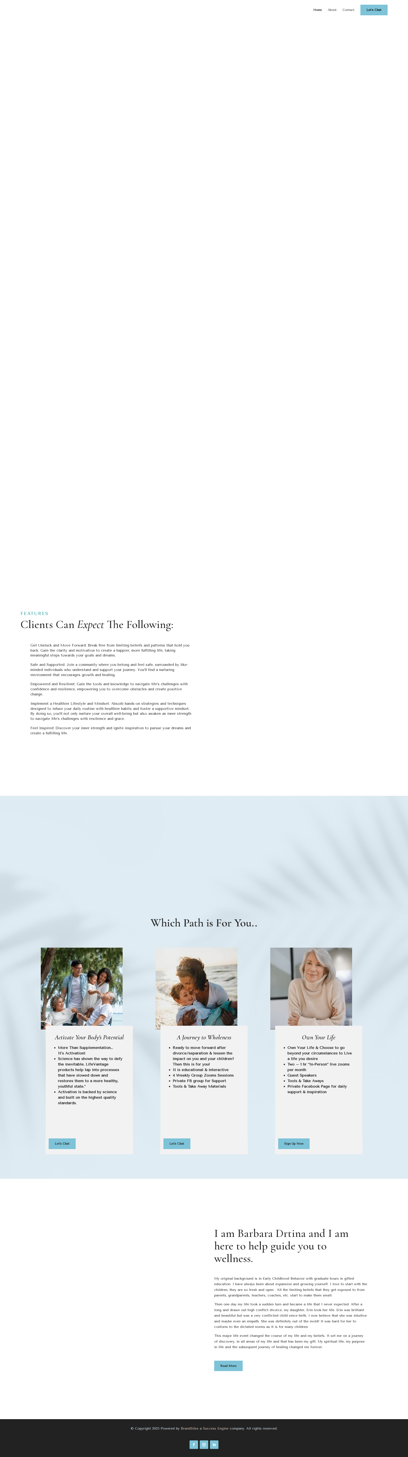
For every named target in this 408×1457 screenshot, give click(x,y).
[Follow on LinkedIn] (214, 1444)
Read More (228, 1366)
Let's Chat (330, 511)
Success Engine (215, 1428)
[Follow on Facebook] (194, 1444)
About (332, 10)
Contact (348, 10)
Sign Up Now (78, 513)
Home (317, 10)
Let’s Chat (374, 10)
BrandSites (189, 1428)
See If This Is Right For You (204, 513)
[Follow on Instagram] (204, 1444)
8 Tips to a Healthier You (57, 138)
